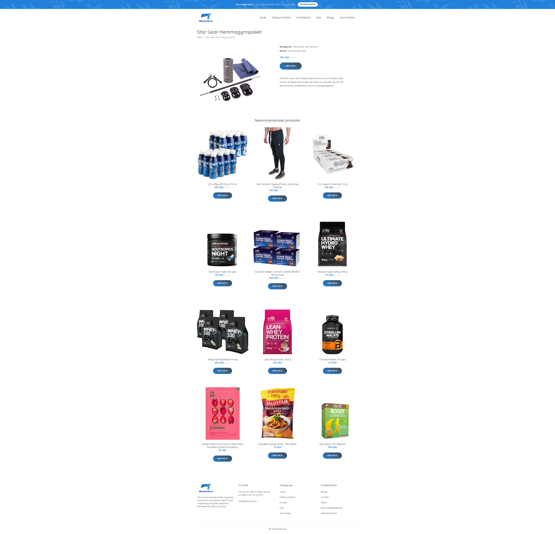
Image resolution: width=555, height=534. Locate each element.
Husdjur (283, 502)
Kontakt (325, 497)
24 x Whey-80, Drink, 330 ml (222, 184)
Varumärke (298, 46)
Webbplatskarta (329, 513)
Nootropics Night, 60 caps (222, 271)
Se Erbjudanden (308, 4)
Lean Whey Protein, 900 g (277, 359)
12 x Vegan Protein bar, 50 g (332, 184)
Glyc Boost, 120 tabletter (332, 444)
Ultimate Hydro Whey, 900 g (332, 271)
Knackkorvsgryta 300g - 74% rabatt (277, 444)
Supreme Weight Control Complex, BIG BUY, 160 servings (277, 273)
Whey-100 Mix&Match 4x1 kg (222, 359)
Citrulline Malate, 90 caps (332, 359)
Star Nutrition (311, 46)
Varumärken (347, 17)
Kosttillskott (303, 17)
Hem (199, 37)
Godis (263, 17)
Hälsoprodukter (281, 17)
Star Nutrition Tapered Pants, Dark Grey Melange (277, 186)
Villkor (324, 502)
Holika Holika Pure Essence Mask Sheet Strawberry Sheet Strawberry (222, 446)
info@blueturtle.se (247, 501)
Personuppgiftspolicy (331, 507)
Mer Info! (291, 66)
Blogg (330, 17)
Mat (318, 17)
